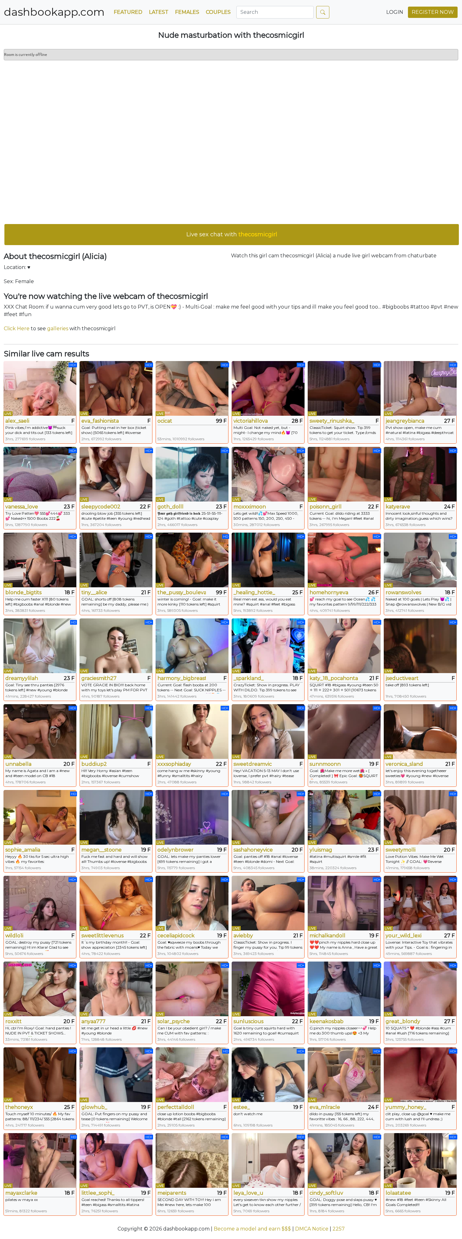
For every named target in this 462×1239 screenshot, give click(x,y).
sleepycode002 (100, 507)
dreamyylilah (21, 678)
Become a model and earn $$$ (252, 1229)
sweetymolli (400, 850)
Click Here (17, 329)
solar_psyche (173, 1021)
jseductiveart (402, 678)
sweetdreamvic (253, 764)
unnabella (18, 764)
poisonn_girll (326, 507)
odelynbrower (175, 850)
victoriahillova (251, 421)
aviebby (243, 936)
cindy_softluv (326, 1193)
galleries (57, 329)
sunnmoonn (325, 764)
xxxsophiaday (174, 764)
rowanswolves (403, 592)
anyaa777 (93, 1021)
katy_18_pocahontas (334, 678)
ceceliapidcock (176, 936)
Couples (218, 12)
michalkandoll (327, 936)
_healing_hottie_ (254, 592)
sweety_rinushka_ (332, 421)
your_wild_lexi (403, 936)
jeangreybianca (405, 421)
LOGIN (394, 12)
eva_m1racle (325, 1107)
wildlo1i (14, 936)
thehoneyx (19, 1107)
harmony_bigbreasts (181, 678)
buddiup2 (94, 764)
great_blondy (403, 1021)
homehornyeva (329, 592)
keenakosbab (327, 1021)
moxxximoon (250, 507)
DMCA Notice (311, 1229)
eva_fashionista (100, 421)
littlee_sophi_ (97, 1193)
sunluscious (248, 1021)
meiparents (171, 1193)
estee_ (242, 1107)
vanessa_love (21, 507)
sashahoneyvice (253, 850)
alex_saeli (17, 421)
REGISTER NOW (433, 12)
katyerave (398, 507)
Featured (128, 12)
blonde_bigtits (23, 592)
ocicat (164, 421)
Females (187, 12)
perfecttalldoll (175, 1107)
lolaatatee (398, 1193)
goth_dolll (170, 507)
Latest (158, 12)
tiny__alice (94, 592)
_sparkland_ (249, 678)
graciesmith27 (99, 678)
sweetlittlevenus (102, 936)
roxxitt (13, 1021)
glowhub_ (94, 1107)
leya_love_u (248, 1193)
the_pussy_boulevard (181, 592)
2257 (339, 1229)
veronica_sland (404, 764)
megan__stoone (101, 850)
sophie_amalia (22, 850)
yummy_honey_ (406, 1107)
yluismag (321, 850)
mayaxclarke (21, 1193)
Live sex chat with (231, 234)
